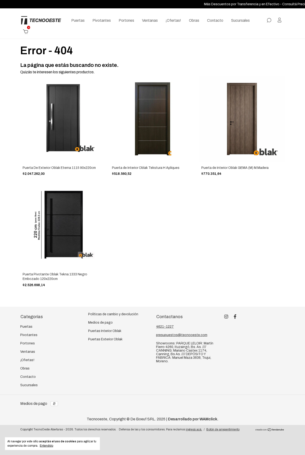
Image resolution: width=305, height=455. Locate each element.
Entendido (46, 445)
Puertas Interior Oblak (104, 331)
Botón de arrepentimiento (222, 429)
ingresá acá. (194, 429)
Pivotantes (101, 20)
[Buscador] (269, 20)
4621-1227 (165, 326)
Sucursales (240, 20)
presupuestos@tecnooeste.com (181, 335)
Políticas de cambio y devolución (113, 314)
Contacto (215, 20)
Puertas (78, 20)
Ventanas (150, 20)
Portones (126, 20)
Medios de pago (100, 322)
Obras (194, 20)
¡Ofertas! (173, 20)
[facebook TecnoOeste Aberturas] (235, 316)
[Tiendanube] (270, 430)
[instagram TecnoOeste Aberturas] (226, 316)
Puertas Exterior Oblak (105, 339)
